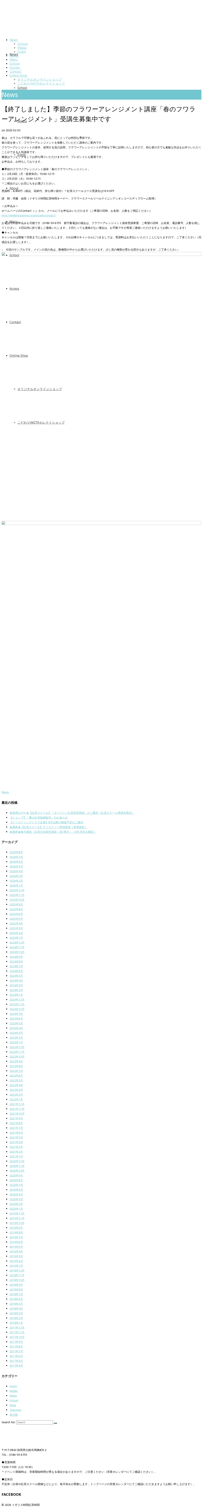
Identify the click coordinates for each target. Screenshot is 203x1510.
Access (15, 68)
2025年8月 (16, 909)
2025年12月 (17, 890)
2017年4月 (16, 1365)
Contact (15, 71)
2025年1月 (16, 938)
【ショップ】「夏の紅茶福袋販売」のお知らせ (39, 817)
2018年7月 (16, 1294)
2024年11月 (17, 947)
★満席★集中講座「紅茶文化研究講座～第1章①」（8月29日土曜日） (53, 832)
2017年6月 (16, 1356)
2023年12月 (17, 999)
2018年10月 (17, 1280)
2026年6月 (16, 862)
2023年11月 (17, 1004)
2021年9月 (16, 1118)
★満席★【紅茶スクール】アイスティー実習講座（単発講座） (48, 827)
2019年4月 (16, 1251)
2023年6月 (16, 1018)
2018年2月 (16, 1318)
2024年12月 (17, 942)
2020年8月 (16, 1180)
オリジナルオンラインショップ (39, 79)
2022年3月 (16, 1090)
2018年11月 (17, 1275)
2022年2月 (16, 1094)
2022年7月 (16, 1071)
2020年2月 (16, 1204)
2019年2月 (16, 1261)
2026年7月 (16, 857)
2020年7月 (16, 1185)
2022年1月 (16, 1099)
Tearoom (15, 1410)
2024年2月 (16, 990)
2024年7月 (16, 966)
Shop (13, 1405)
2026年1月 (16, 885)
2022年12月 (17, 1047)
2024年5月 (16, 976)
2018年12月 (17, 1270)
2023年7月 (16, 1014)
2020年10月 (17, 1171)
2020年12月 (17, 1161)
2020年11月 (17, 1166)
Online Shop (18, 75)
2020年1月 (16, 1209)
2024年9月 (16, 957)
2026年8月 (16, 852)
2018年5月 (16, 1304)
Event (21, 52)
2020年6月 (16, 1190)
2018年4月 (16, 1308)
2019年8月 (16, 1232)
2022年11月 (17, 1052)
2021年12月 (17, 1104)
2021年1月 (16, 1156)
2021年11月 (17, 1109)
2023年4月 (16, 1028)
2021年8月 (16, 1123)
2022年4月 (16, 1085)
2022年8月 (16, 1066)
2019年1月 (16, 1266)
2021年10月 (17, 1113)
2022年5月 (16, 1080)
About (14, 56)
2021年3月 (16, 1147)
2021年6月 (16, 1132)
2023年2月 (16, 1037)
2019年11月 (17, 1218)
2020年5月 (16, 1194)
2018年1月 (16, 1323)
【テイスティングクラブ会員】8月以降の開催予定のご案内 (46, 822)
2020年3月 (16, 1199)
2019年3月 (16, 1256)
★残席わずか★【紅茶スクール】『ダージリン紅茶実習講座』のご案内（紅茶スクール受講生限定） (72, 813)
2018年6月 (16, 1299)
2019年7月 (16, 1237)
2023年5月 (16, 1023)
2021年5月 (16, 1137)
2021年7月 (16, 1128)
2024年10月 (17, 952)
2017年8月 (16, 1346)
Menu (14, 60)
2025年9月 (16, 904)
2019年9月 (16, 1228)
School (22, 44)
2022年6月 (16, 1075)
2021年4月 (16, 1142)
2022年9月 (16, 1061)
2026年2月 (16, 881)
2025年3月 (16, 928)
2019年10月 (17, 1223)
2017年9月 (16, 1342)
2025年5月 (16, 919)
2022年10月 (17, 1056)
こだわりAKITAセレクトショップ (41, 83)
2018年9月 (16, 1285)
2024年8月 (16, 961)
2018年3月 (16, 1313)
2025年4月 (16, 923)
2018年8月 (16, 1289)
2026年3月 (16, 876)
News (14, 40)
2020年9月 (16, 1175)
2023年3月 (16, 1033)
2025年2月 (16, 933)
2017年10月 (17, 1337)
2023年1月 (16, 1042)
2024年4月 (16, 980)
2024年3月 (16, 985)
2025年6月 (16, 914)
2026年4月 (16, 871)
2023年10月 (17, 1009)
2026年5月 (16, 866)
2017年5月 (16, 1361)
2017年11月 (17, 1332)
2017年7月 (16, 1351)
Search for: (8, 1422)
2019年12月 (17, 1213)
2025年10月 (17, 900)
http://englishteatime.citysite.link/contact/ (29, 215)
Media (21, 48)
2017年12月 (17, 1327)
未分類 (14, 1415)
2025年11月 (17, 895)
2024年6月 (16, 971)
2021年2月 (16, 1151)
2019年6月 (16, 1242)
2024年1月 (16, 995)
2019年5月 (16, 1247)
